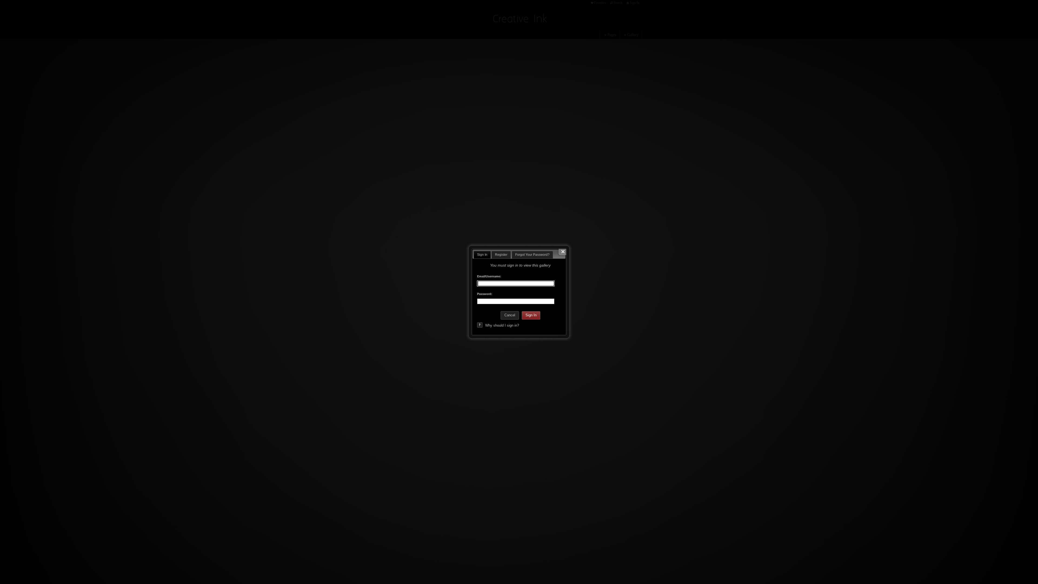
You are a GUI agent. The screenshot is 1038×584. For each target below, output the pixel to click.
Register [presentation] (501, 255)
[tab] (482, 255)
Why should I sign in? (502, 325)
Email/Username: (489, 276)
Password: (484, 294)
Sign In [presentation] (482, 255)
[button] (510, 315)
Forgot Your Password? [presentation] (532, 255)
